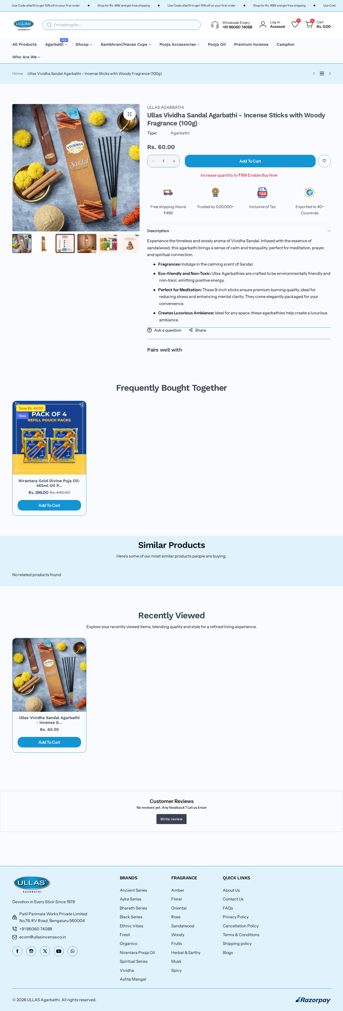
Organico (128, 943)
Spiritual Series (134, 961)
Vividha (127, 970)
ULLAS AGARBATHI (165, 107)
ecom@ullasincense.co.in (42, 936)
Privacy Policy (236, 916)
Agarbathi (180, 132)
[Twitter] (45, 951)
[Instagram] (31, 951)
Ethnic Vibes (131, 925)
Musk (176, 961)
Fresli (125, 934)
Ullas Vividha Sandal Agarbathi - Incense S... (49, 720)
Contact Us (233, 898)
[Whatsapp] (73, 951)
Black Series (131, 916)
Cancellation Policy (241, 925)
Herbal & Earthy (185, 952)
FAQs (228, 908)
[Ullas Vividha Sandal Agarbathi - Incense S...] (49, 675)
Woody (177, 934)
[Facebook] (17, 951)
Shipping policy (237, 943)
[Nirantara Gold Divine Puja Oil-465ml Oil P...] (49, 438)
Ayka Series (130, 898)
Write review (171, 819)
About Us (231, 890)
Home (17, 73)
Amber (177, 890)
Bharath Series (133, 908)
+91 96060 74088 (35, 928)
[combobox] (121, 25)
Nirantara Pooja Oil (137, 952)
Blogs (228, 952)
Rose (176, 916)
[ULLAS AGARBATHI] (23, 25)
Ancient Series (133, 890)
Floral (176, 898)
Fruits (176, 943)
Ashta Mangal (133, 979)
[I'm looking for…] (49, 25)
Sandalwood (182, 925)
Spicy (176, 970)
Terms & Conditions (241, 934)
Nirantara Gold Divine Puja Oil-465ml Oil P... (49, 483)
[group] (76, 167)
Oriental (179, 908)
